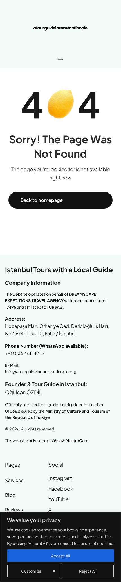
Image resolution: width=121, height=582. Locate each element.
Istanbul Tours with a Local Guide (59, 269)
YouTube (58, 499)
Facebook (60, 488)
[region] (60, 547)
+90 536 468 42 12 (24, 353)
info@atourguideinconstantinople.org (40, 371)
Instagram (60, 478)
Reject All (87, 571)
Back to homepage (42, 200)
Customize (31, 571)
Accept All (60, 555)
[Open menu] (60, 58)
